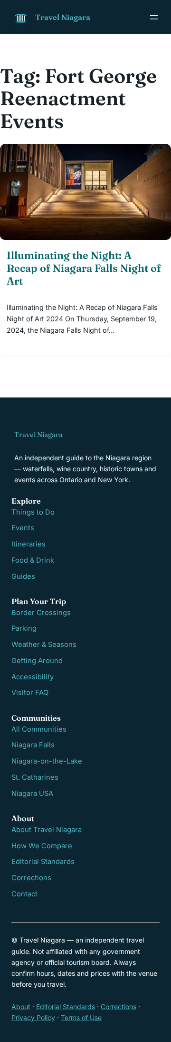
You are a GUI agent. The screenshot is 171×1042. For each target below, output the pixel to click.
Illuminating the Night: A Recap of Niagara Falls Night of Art (84, 268)
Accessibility (32, 677)
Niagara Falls (33, 745)
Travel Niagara (62, 17)
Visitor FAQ (29, 692)
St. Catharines (34, 777)
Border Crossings (41, 612)
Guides (23, 576)
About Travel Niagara (46, 829)
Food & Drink (32, 560)
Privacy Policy (33, 1017)
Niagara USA (32, 793)
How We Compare (41, 846)
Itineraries (28, 544)
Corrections (31, 877)
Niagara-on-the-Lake (46, 761)
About (20, 1006)
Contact (24, 894)
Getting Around (37, 660)
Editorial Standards (43, 861)
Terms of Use (81, 1017)
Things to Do (33, 512)
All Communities (38, 729)
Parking (24, 628)
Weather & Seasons (43, 644)
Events (22, 528)
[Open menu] (154, 17)
